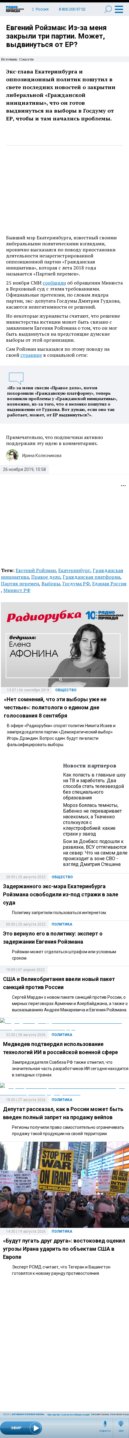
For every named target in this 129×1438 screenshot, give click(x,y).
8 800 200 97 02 (72, 9)
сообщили (54, 282)
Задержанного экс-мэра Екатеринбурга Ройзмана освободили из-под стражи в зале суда (60, 894)
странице (31, 355)
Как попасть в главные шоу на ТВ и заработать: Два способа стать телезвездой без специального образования (94, 786)
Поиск (108, 9)
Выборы (50, 583)
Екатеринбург (74, 570)
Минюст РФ (16, 590)
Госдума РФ (76, 583)
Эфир (121, 1431)
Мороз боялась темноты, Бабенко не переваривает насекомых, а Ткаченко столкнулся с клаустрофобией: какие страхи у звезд (92, 819)
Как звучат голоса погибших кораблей (70, 1414)
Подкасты (105, 1431)
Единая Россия (109, 583)
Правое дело (45, 577)
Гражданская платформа (91, 577)
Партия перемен (20, 583)
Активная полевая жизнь (28, 1414)
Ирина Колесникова (42, 455)
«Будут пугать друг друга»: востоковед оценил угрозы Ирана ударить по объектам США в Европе (64, 1248)
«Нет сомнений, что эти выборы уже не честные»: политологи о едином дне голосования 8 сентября (55, 707)
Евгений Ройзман (36, 570)
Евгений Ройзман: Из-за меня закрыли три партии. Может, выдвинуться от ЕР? (56, 36)
